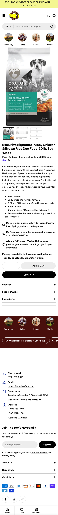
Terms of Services (39, 452)
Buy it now (29, 274)
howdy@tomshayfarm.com (21, 386)
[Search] (51, 26)
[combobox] (29, 26)
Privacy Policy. (8, 455)
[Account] (48, 15)
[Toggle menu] (4, 15)
